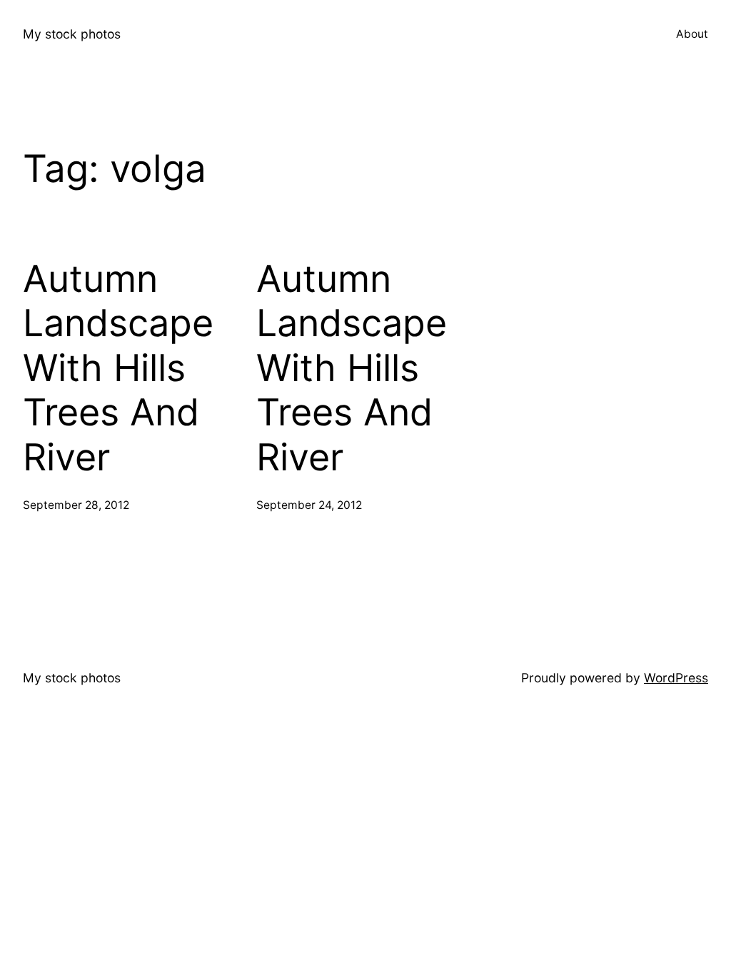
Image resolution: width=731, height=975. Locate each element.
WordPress (676, 677)
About (692, 34)
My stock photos (72, 33)
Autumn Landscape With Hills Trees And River (118, 368)
